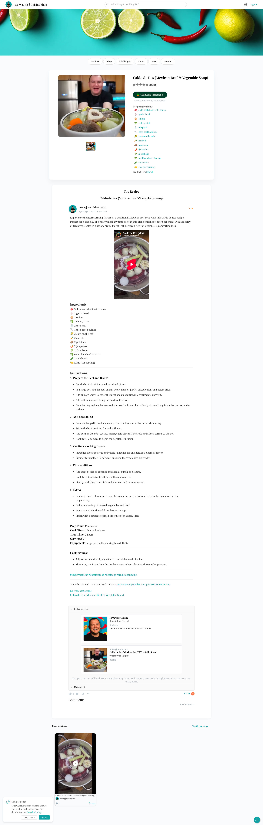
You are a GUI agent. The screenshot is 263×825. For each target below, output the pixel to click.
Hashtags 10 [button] (79, 687)
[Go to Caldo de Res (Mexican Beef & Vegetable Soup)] (95, 660)
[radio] (134, 84)
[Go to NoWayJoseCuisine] (95, 629)
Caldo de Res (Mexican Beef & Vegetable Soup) (132, 652)
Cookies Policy (34, 812)
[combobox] (146, 4)
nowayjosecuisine (67, 798)
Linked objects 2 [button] (81, 609)
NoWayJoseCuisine (118, 618)
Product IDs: (143, 171)
